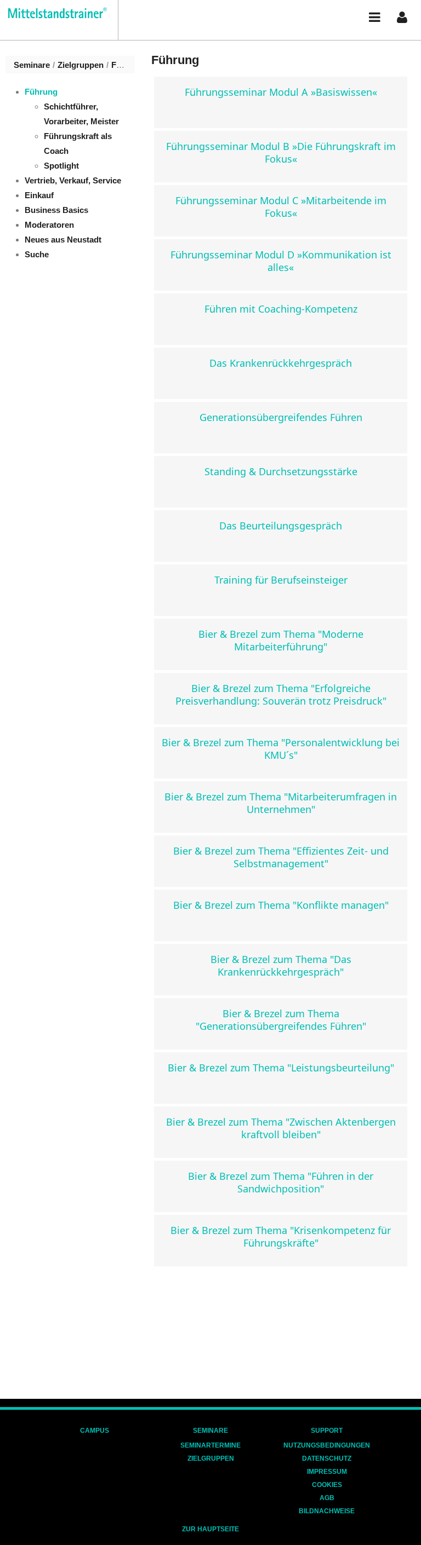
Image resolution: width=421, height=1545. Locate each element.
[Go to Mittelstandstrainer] (53, 12)
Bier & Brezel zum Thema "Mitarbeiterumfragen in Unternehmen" (280, 803)
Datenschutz (326, 1458)
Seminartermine (210, 1445)
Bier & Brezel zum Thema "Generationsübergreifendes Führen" (281, 1020)
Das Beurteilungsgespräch (280, 525)
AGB (327, 1498)
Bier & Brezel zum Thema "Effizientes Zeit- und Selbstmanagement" (281, 857)
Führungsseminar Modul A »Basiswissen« (281, 92)
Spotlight (61, 165)
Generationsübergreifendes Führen (281, 417)
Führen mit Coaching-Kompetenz (280, 308)
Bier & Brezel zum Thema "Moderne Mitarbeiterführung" (280, 640)
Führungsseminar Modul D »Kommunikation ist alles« (280, 261)
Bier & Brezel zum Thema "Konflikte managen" (281, 905)
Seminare (32, 65)
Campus (94, 1430)
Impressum (327, 1471)
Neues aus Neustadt (63, 239)
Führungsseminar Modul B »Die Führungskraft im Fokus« (281, 152)
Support (327, 1430)
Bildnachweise (327, 1511)
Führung (127, 65)
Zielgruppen (81, 65)
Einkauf (39, 195)
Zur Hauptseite (210, 1529)
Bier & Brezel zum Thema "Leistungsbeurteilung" (281, 1067)
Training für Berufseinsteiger (281, 579)
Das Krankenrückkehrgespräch (280, 363)
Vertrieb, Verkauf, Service (73, 180)
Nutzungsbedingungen (326, 1445)
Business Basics (56, 210)
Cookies (327, 1485)
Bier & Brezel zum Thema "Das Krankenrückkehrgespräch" (280, 965)
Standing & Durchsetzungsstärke (280, 471)
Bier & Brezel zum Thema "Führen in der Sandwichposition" (280, 1182)
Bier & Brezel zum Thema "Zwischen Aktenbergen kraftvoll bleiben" (281, 1128)
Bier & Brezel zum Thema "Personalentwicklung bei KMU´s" (281, 749)
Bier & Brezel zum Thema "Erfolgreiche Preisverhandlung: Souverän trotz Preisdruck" (280, 694)
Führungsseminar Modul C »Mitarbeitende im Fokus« (280, 207)
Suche (37, 254)
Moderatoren (49, 224)
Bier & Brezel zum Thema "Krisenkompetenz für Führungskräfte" (280, 1236)
